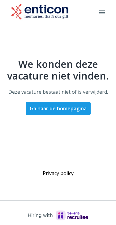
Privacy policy (58, 173)
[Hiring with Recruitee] (58, 215)
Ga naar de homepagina (58, 108)
